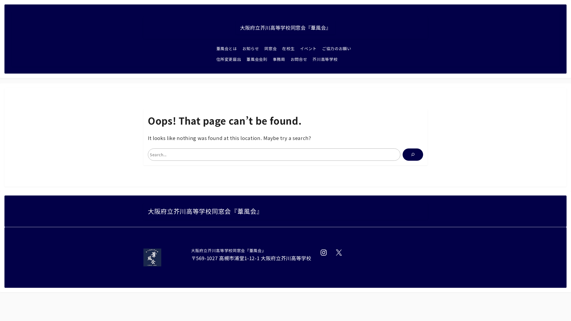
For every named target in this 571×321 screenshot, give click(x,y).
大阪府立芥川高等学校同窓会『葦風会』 (285, 27)
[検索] (413, 154)
